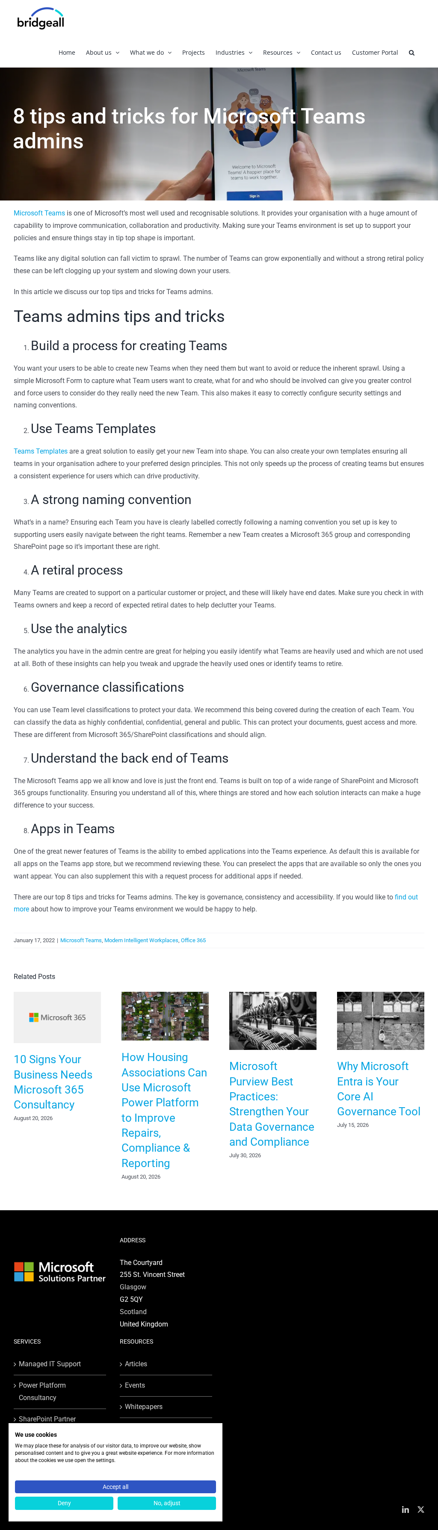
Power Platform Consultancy (42, 1391)
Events (135, 1385)
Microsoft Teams (39, 213)
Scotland (133, 1312)
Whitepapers (144, 1407)
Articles (136, 1364)
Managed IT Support (50, 1364)
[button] (411, 52)
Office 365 (193, 940)
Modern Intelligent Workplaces (141, 940)
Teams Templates (41, 451)
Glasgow (133, 1287)
